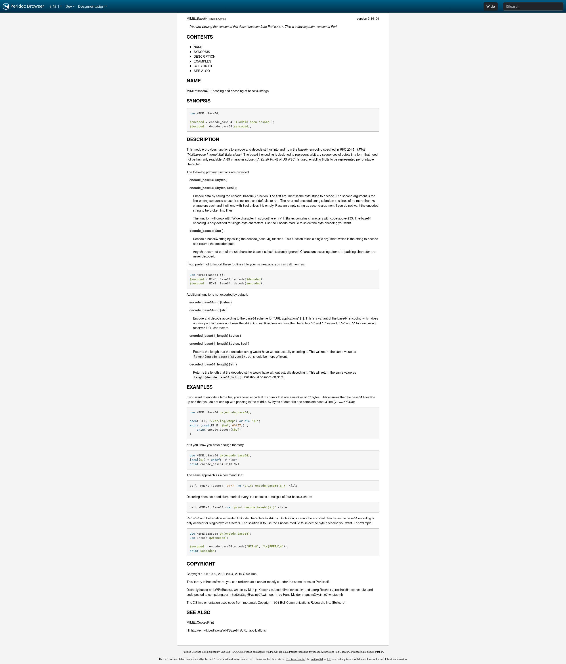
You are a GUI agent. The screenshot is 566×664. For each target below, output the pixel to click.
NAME (198, 46)
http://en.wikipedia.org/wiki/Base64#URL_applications (228, 630)
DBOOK (237, 651)
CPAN (221, 18)
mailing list (317, 659)
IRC (329, 659)
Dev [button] (68, 6)
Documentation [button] (91, 6)
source (213, 18)
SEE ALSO (202, 70)
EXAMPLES (202, 61)
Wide (490, 6)
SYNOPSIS (202, 51)
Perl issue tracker (295, 659)
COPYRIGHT (203, 65)
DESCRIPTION (204, 56)
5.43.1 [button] (54, 6)
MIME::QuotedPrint (200, 622)
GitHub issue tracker (285, 651)
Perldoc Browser (26, 6)
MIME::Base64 (197, 18)
